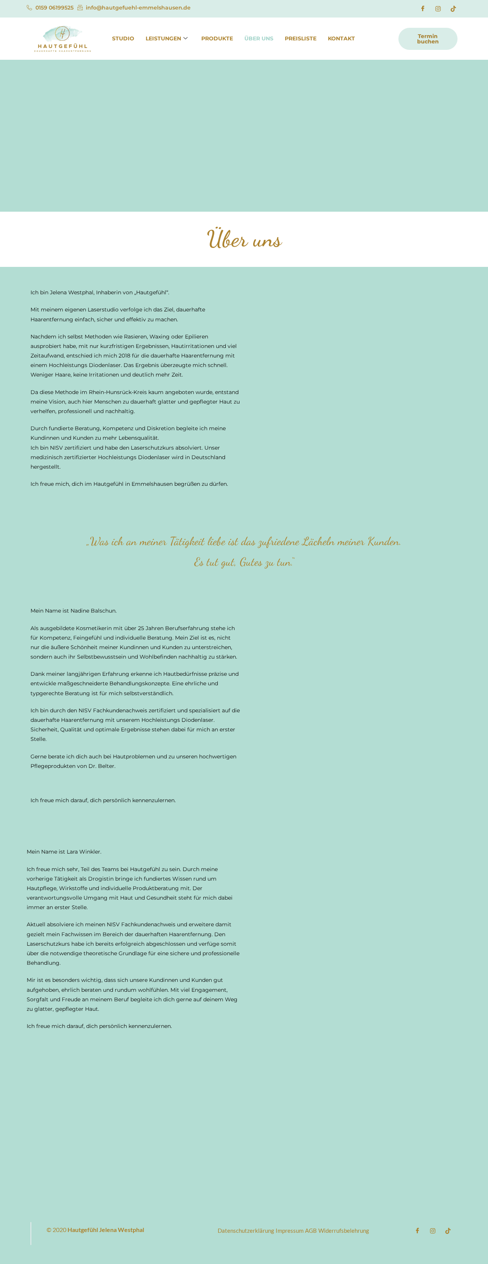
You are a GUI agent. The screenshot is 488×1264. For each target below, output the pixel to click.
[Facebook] (423, 8)
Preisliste (300, 38)
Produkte (217, 38)
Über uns (258, 38)
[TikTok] (453, 8)
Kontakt (341, 38)
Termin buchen (428, 39)
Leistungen (163, 38)
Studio (123, 38)
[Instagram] (438, 8)
